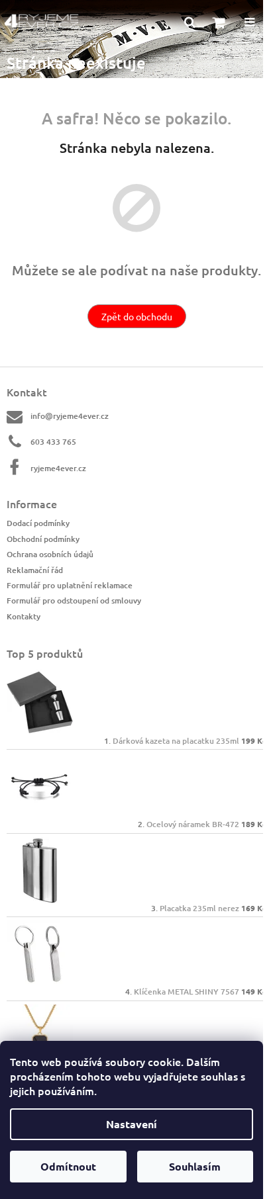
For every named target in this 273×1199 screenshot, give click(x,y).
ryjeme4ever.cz (58, 468)
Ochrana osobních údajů (50, 554)
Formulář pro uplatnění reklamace (70, 585)
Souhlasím (195, 1166)
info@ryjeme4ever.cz (69, 416)
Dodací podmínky (38, 523)
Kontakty (23, 616)
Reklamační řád (35, 570)
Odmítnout (68, 1166)
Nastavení (131, 1124)
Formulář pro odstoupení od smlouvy (74, 600)
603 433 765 (53, 441)
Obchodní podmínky (43, 539)
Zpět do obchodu (136, 316)
